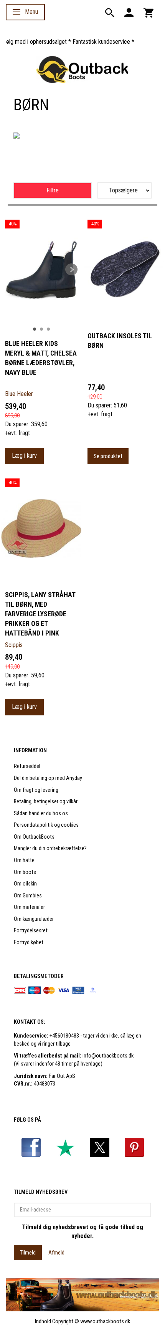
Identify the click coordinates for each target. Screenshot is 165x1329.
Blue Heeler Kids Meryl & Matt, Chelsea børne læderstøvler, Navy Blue (41, 358)
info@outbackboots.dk (108, 1056)
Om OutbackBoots (34, 837)
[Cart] (148, 12)
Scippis (14, 645)
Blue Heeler (19, 393)
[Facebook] (31, 1147)
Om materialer (29, 907)
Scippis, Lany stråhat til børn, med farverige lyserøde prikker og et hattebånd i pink (40, 614)
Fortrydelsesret (31, 930)
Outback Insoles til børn (119, 340)
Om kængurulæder (34, 919)
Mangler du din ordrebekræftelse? (50, 848)
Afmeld (56, 1252)
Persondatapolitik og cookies (46, 825)
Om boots (25, 872)
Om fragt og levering (36, 790)
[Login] (129, 12)
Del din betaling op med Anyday (48, 778)
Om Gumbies (28, 895)
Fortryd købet (28, 942)
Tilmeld (28, 1252)
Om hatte (24, 860)
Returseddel (27, 766)
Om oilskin (25, 883)
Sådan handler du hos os (41, 813)
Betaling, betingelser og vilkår (46, 801)
